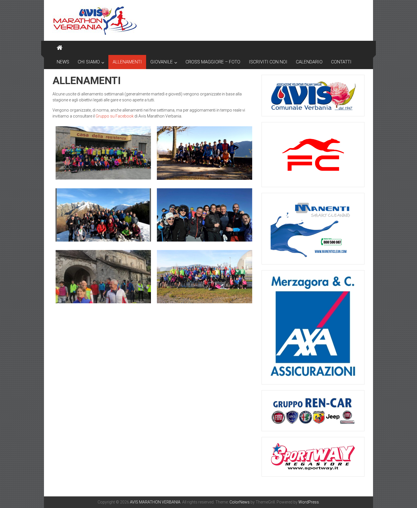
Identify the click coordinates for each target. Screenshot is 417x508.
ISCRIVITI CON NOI (268, 62)
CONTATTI (341, 62)
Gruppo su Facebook (115, 116)
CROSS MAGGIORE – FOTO (213, 62)
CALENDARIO (309, 62)
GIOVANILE (161, 62)
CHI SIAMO (89, 62)
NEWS (63, 62)
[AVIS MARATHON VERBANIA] (59, 48)
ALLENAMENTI (127, 62)
